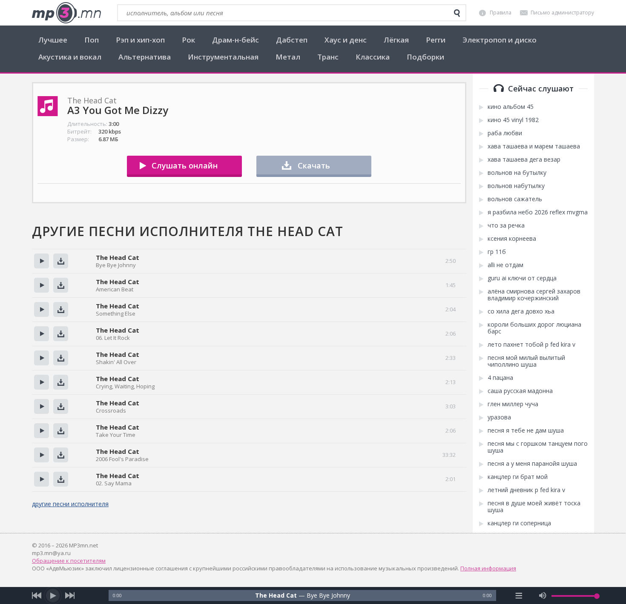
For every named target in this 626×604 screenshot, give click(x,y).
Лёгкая (396, 40)
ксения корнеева (512, 238)
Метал (288, 57)
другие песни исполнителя (70, 504)
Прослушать (41, 261)
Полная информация (488, 568)
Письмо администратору (562, 12)
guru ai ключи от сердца (522, 278)
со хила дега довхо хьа (521, 311)
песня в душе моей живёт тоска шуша (534, 506)
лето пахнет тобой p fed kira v (531, 344)
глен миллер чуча (513, 404)
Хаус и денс (345, 40)
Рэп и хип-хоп (140, 40)
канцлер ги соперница (519, 523)
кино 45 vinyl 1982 (513, 120)
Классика (373, 57)
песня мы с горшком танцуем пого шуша (538, 447)
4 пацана (500, 377)
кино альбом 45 (511, 106)
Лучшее (52, 40)
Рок (188, 40)
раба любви (505, 133)
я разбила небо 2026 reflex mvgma (538, 212)
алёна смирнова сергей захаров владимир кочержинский (534, 295)
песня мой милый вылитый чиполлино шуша (526, 361)
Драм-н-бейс (235, 40)
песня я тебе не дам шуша (526, 430)
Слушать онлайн (185, 165)
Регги (435, 40)
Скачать (314, 165)
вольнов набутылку (516, 185)
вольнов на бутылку (517, 172)
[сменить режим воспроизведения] (519, 595)
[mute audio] (542, 595)
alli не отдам (505, 265)
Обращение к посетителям (69, 560)
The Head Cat (117, 257)
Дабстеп (291, 40)
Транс (328, 57)
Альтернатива (144, 57)
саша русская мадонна (520, 390)
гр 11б (497, 251)
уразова (499, 417)
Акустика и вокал (69, 57)
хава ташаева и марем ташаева (534, 146)
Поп (91, 40)
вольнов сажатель (515, 199)
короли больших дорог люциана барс (534, 328)
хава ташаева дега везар (524, 159)
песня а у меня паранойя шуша (532, 463)
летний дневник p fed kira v (526, 490)
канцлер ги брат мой (518, 476)
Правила (500, 12)
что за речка (506, 225)
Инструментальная (223, 57)
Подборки (425, 57)
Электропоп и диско (499, 40)
